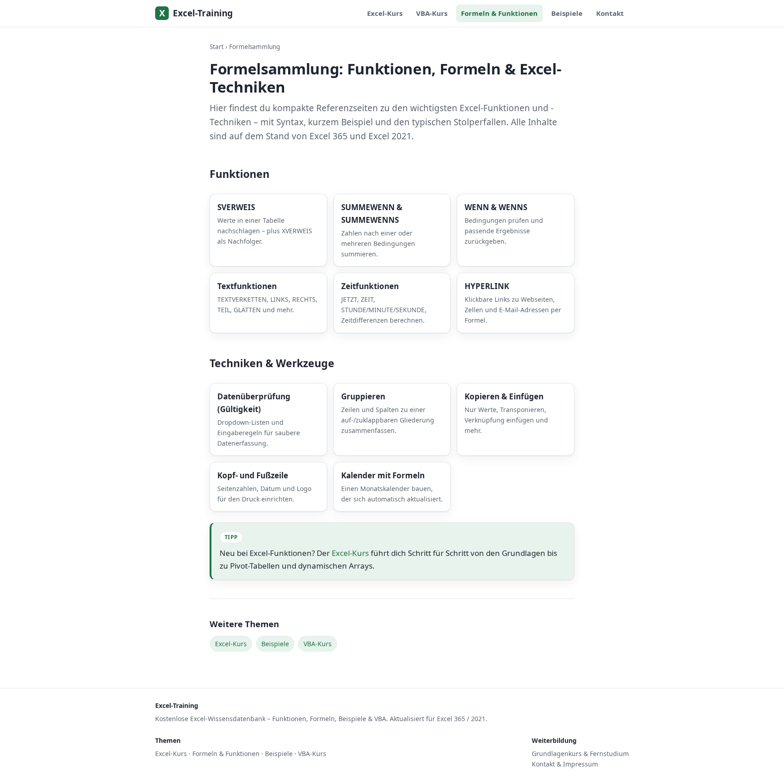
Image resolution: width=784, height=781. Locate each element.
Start (217, 47)
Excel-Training (196, 13)
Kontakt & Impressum (565, 764)
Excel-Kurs (384, 13)
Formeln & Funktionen (499, 13)
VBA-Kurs (431, 13)
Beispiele (567, 13)
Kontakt (610, 13)
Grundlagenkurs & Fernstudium (580, 753)
